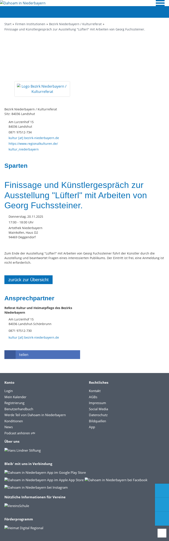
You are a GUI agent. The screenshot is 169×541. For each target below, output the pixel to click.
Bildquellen (97, 421)
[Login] (162, 505)
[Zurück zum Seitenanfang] (162, 533)
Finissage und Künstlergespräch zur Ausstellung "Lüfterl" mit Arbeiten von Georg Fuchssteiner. (74, 29)
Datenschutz (98, 415)
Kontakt (95, 391)
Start (7, 24)
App (92, 427)
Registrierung (14, 403)
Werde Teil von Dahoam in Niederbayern (35, 415)
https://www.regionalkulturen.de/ (33, 143)
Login (8, 391)
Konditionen (13, 421)
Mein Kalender (15, 397)
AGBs (93, 397)
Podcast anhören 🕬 (19, 433)
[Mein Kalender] (162, 519)
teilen (23, 354)
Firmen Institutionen (30, 24)
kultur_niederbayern (24, 149)
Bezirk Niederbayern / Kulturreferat (75, 24)
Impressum (97, 403)
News (8, 427)
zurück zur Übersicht (28, 279)
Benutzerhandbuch (18, 409)
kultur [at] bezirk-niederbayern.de (34, 138)
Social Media (98, 409)
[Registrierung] (162, 491)
